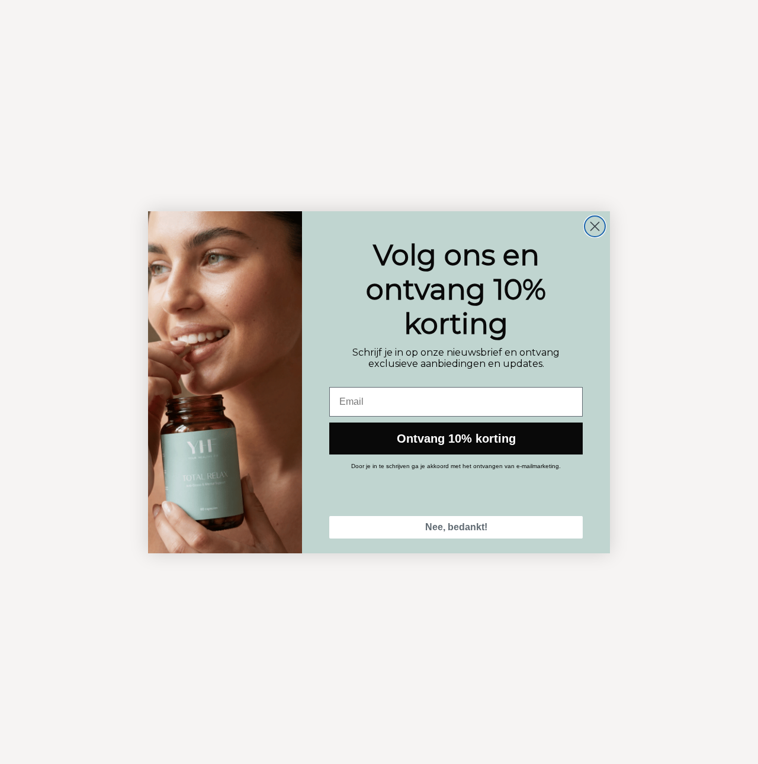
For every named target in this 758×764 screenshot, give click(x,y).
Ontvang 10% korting (456, 438)
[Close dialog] (594, 226)
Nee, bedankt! (456, 527)
